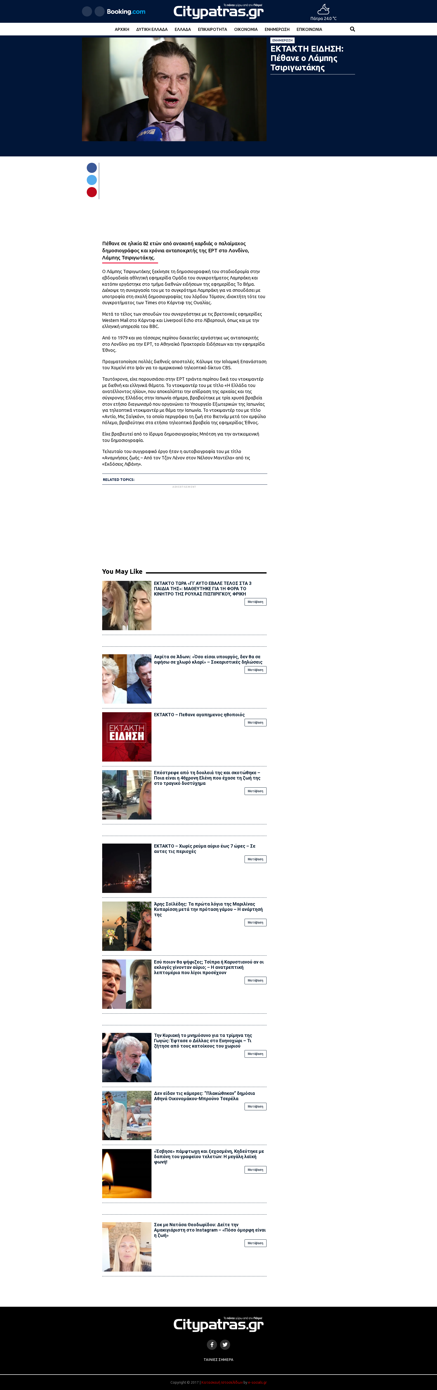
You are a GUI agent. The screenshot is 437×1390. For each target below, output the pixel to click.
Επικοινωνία (309, 29)
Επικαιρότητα (212, 29)
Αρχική (122, 29)
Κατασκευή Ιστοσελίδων (222, 1382)
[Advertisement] (184, 524)
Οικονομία (246, 29)
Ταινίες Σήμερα (218, 1360)
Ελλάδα (183, 29)
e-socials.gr (257, 1382)
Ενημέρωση (277, 29)
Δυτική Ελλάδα (152, 29)
